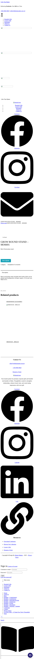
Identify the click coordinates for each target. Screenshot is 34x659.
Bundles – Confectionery (10, 597)
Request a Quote (17, 372)
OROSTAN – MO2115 (12, 342)
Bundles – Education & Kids (11, 600)
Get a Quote (5, 260)
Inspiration (6, 587)
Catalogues (7, 607)
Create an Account (12, 566)
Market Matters (19, 555)
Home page (4, 223)
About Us (6, 588)
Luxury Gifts (7, 585)
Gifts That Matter (5, 2)
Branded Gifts (7, 584)
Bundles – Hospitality (9, 605)
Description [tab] (5, 272)
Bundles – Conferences (10, 599)
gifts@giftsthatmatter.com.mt (17, 11)
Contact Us (7, 590)
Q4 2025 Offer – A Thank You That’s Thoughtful (17, 612)
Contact (6, 609)
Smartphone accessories (14, 264)
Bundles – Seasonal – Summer (12, 606)
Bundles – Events (8, 603)
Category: (3, 264)
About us (6, 594)
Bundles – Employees (9, 602)
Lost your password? (6, 577)
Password (4, 572)
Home (5, 593)
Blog (5, 596)
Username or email (6, 569)
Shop (5, 613)
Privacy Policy (8, 610)
